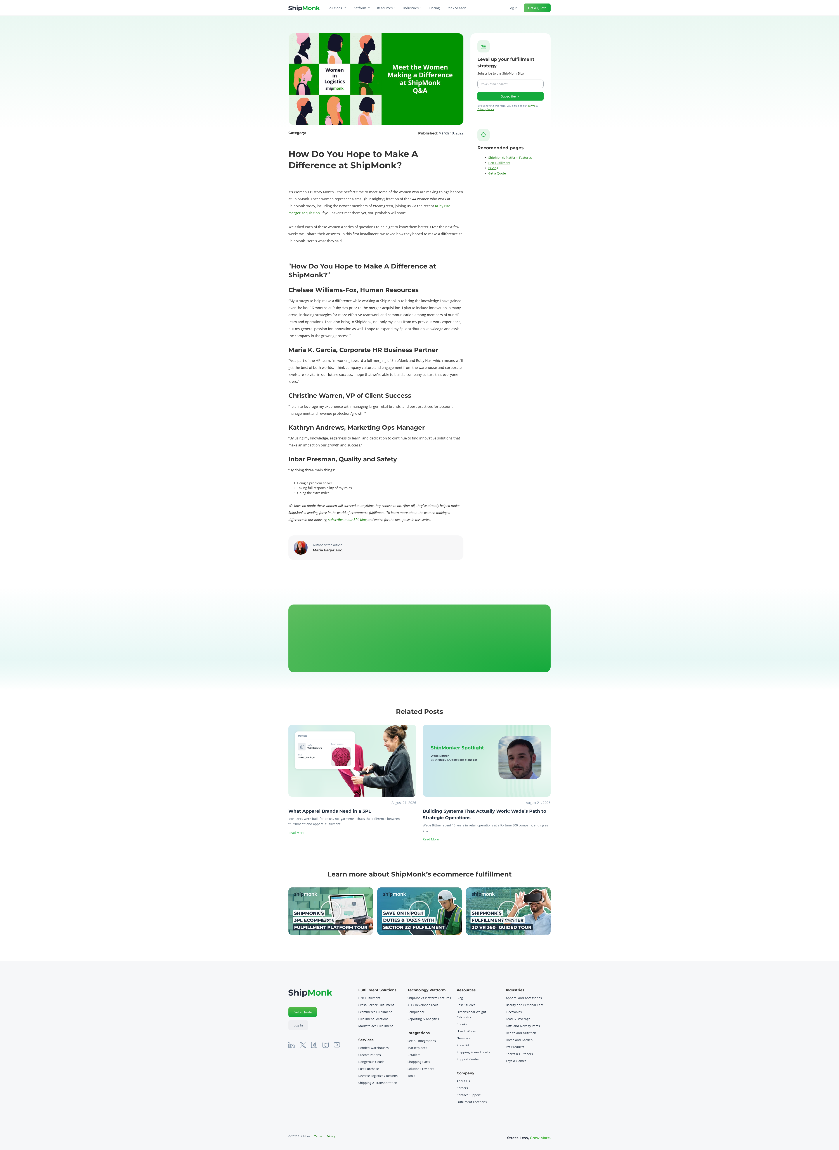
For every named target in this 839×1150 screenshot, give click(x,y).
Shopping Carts (418, 1062)
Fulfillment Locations (373, 1019)
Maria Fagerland (328, 550)
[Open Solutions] (345, 8)
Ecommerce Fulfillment (375, 1012)
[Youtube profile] (337, 1045)
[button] (330, 911)
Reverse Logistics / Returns (378, 1076)
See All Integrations (421, 1041)
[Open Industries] (421, 8)
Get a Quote (497, 173)
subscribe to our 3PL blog (347, 519)
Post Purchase (368, 1069)
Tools (411, 1076)
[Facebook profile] (314, 1045)
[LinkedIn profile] (291, 1045)
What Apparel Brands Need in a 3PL (329, 811)
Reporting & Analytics (423, 1019)
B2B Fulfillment (499, 163)
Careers (462, 1088)
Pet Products (515, 1047)
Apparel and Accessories (524, 998)
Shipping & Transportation (377, 1083)
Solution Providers (420, 1069)
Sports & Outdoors (519, 1054)
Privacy (331, 1136)
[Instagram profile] (325, 1045)
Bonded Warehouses (373, 1048)
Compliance (416, 1012)
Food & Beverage (518, 1019)
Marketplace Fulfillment (375, 1026)
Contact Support (468, 1095)
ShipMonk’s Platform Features (510, 157)
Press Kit (463, 1045)
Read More (296, 833)
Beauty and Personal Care (525, 1005)
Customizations (369, 1055)
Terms (532, 106)
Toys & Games (516, 1061)
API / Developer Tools (422, 1005)
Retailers (413, 1055)
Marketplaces (417, 1048)
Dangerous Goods (371, 1062)
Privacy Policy (485, 109)
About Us (463, 1081)
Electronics (514, 1012)
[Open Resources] (395, 8)
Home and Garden (519, 1040)
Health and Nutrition (521, 1033)
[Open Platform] (369, 8)
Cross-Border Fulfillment (376, 1005)
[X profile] (303, 1045)
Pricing (493, 168)
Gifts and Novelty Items (523, 1026)
